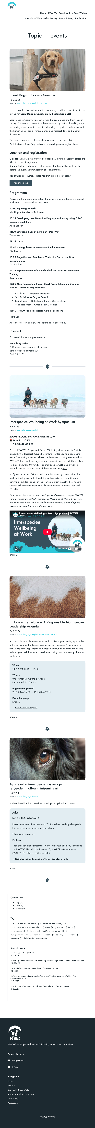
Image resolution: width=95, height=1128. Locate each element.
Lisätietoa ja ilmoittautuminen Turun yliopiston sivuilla (41, 858)
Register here (21, 183)
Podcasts (19, 908)
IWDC (72, 927)
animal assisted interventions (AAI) (26, 923)
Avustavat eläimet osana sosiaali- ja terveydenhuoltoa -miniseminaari (36, 786)
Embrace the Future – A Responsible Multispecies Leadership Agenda (47, 624)
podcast (73, 934)
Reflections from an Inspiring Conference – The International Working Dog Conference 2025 (43, 977)
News (12, 103)
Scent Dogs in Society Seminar (32, 95)
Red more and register (26, 707)
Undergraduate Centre (23, 678)
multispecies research (48, 634)
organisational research (43, 934)
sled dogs (29, 938)
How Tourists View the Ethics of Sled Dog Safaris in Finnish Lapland (40, 986)
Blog (17, 902)
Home (43, 13)
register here (71, 144)
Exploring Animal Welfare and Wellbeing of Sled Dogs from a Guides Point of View (47, 960)
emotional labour (35, 927)
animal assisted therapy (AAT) (56, 923)
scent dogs (43, 103)
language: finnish (30, 796)
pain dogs (61, 934)
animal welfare (18, 927)
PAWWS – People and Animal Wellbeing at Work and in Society (40, 1044)
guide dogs (61, 927)
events (19, 103)
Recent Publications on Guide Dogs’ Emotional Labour (34, 968)
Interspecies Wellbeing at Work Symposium (42, 422)
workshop (41, 938)
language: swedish (58, 931)
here (64, 468)
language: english (30, 103)
